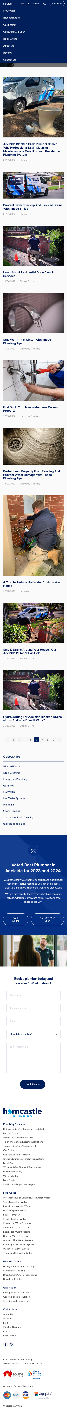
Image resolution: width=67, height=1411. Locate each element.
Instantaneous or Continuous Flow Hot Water (26, 1197)
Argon (18, 1405)
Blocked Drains (11, 17)
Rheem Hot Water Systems (17, 1223)
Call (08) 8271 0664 (14, 31)
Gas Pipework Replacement (17, 1301)
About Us (8, 45)
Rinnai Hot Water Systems (16, 1227)
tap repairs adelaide (14, 823)
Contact (7, 1331)
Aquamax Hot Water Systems (18, 1240)
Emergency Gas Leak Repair (17, 1292)
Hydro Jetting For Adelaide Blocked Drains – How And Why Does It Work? (32, 718)
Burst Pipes (9, 1163)
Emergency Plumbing (30, 348)
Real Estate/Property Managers (19, 1184)
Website (7, 1405)
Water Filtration (11, 1175)
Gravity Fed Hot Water (14, 1219)
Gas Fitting (9, 24)
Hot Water (9, 10)
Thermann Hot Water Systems (18, 1253)
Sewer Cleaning (11, 810)
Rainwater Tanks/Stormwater (18, 1137)
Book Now (57, 3)
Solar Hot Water (11, 1214)
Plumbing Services (14, 1124)
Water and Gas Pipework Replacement (22, 1167)
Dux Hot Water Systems (15, 1236)
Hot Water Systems (14, 798)
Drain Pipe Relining (12, 1171)
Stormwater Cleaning (14, 1270)
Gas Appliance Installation (16, 1154)
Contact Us (9, 59)
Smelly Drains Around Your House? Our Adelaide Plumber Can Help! (29, 651)
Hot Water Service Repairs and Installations (25, 1129)
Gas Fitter (8, 785)
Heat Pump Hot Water (14, 1210)
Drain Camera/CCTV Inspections (20, 1274)
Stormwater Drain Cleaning (18, 817)
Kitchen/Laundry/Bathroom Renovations (23, 1158)
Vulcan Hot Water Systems (17, 1248)
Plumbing (8, 804)
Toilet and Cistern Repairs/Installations (23, 1141)
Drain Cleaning (11, 772)
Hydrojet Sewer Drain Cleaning (18, 1266)
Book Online (10, 38)
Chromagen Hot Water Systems (19, 1244)
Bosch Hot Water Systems (16, 1231)
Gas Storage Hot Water (15, 1201)
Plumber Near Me (12, 1327)
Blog (5, 1322)
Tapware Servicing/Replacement (19, 1146)
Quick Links (10, 1309)
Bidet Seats (9, 1180)
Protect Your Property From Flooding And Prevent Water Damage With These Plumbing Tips (31, 475)
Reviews (8, 52)
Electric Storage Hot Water (17, 1206)
